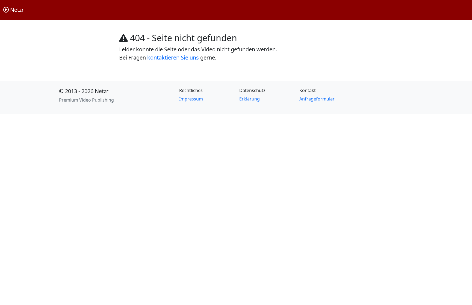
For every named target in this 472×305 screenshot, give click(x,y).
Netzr (16, 9)
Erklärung (249, 99)
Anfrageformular (317, 99)
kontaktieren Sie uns (173, 57)
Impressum (191, 99)
